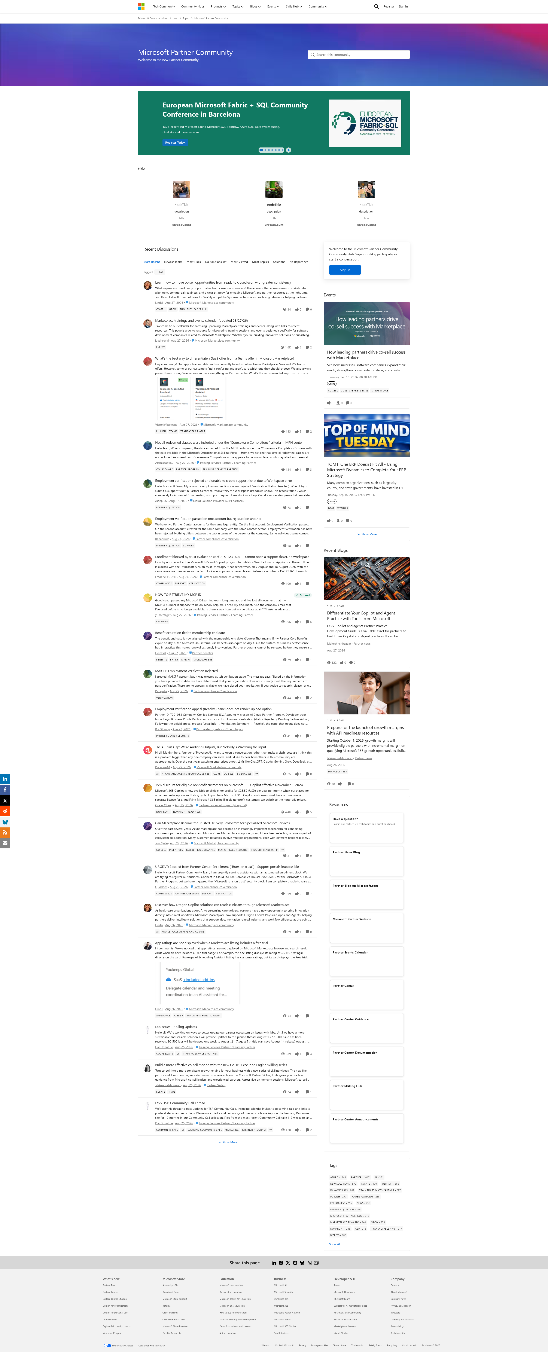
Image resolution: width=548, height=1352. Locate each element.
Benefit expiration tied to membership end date (190, 633)
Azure (337, 1285)
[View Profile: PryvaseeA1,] (147, 750)
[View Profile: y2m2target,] (147, 597)
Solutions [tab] (279, 262)
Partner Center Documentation (355, 1052)
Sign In (403, 6)
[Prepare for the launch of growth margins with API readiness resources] (367, 693)
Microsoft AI (280, 1285)
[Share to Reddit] (295, 1262)
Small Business (281, 1333)
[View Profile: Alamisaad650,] (147, 445)
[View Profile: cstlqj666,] (147, 483)
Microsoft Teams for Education (235, 1298)
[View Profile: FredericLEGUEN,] (147, 560)
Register (389, 6)
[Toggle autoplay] (288, 150)
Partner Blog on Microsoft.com (355, 885)
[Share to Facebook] (281, 1262)
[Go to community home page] (141, 6)
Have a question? (345, 819)
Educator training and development (237, 1319)
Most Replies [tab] (260, 262)
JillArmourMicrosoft (168, 1085)
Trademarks (357, 1345)
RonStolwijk (162, 729)
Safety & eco (375, 1345)
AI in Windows (110, 1319)
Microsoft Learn (342, 1298)
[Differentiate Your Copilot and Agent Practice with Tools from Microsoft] (367, 578)
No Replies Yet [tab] (298, 262)
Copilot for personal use (115, 1312)
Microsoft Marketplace (345, 1319)
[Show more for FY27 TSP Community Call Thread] (270, 1129)
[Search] (376, 6)
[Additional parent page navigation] (175, 18)
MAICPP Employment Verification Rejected (186, 671)
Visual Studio (340, 1333)
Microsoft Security (283, 1292)
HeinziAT (160, 653)
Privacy (302, 1345)
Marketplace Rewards (345, 1326)
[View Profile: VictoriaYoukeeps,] (147, 361)
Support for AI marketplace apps (350, 1305)
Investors (395, 1312)
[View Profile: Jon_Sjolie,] (147, 826)
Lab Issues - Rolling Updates (176, 1027)
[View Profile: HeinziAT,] (147, 636)
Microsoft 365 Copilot (285, 1326)
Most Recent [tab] (151, 262)
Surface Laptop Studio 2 (115, 1298)
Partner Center (343, 986)
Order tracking (169, 1312)
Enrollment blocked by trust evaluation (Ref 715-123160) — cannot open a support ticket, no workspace (232, 557)
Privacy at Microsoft (401, 1305)
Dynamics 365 (281, 1298)
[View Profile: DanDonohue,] (147, 1030)
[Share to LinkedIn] (274, 1262)
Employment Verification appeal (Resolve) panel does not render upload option (213, 709)
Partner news (362, 643)
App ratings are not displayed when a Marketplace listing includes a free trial (211, 943)
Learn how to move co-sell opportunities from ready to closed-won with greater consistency (223, 282)
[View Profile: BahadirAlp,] (147, 522)
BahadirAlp (162, 539)
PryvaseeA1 (162, 767)
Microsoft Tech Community (347, 1312)
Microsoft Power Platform (287, 1312)
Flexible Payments (171, 1333)
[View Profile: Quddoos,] (147, 870)
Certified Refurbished (173, 1319)
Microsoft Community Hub (153, 18)
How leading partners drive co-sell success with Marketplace (366, 354)
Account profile (170, 1285)
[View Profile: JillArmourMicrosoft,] (147, 1068)
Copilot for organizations (115, 1305)
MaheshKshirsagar (339, 643)
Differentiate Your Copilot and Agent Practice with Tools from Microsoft (361, 615)
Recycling (392, 1345)
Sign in (345, 270)
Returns (166, 1305)
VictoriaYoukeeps (166, 424)
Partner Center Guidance (351, 1019)
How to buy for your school (233, 1312)
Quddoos (161, 887)
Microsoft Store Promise (175, 1326)
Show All (334, 1244)
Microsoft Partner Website (352, 919)
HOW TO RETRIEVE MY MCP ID (178, 594)
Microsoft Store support (174, 1298)
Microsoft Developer (344, 1292)
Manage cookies (319, 1345)
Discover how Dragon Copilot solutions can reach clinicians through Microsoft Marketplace (222, 905)
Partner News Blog (346, 852)
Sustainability (398, 1333)
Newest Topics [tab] (173, 262)
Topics (186, 18)
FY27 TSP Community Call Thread (180, 1103)
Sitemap (265, 1345)
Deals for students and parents (235, 1326)
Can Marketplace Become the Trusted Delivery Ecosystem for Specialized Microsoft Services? (223, 823)
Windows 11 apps (112, 1333)
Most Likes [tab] (194, 262)
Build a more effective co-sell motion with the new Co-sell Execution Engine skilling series (221, 1065)
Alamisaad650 (164, 463)
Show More (229, 1142)
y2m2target (163, 615)
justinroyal (162, 340)
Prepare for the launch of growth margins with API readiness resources (365, 730)
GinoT (159, 1009)
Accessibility (397, 1326)
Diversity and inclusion (402, 1319)
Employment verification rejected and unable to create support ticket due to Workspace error (223, 480)
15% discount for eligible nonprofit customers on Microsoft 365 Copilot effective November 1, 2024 (229, 785)
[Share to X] (288, 1262)
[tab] (261, 150)
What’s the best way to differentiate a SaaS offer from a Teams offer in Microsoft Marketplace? (224, 358)
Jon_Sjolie (161, 843)
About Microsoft (399, 1292)
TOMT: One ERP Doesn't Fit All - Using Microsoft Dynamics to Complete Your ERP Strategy (366, 469)
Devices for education (230, 1292)
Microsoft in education (231, 1285)
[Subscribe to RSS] (309, 1262)
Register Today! (175, 142)
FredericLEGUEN (165, 577)
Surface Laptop (110, 1292)
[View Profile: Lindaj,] (147, 285)
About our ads (409, 1345)
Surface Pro (109, 1285)
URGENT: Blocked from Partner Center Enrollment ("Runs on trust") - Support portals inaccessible (227, 866)
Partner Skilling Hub (347, 1086)
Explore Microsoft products (117, 1326)
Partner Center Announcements (355, 1119)
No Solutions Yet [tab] (215, 262)
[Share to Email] (316, 1262)
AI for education (227, 1333)
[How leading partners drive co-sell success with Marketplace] (367, 323)
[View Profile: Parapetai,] (147, 674)
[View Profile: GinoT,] (147, 946)
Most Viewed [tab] (239, 262)
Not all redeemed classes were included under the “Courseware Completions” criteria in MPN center (229, 442)
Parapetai (161, 691)
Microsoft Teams (282, 1319)
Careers (395, 1285)
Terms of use (339, 1345)
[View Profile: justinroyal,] (147, 323)
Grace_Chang (164, 805)
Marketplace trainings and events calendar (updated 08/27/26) (201, 320)
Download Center (171, 1292)
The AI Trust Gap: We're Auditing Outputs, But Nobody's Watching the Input (210, 747)
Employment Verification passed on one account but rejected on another (208, 518)
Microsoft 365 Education (232, 1305)
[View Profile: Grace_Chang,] (147, 788)
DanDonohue (164, 1047)
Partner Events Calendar (350, 952)
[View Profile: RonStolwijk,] (147, 712)
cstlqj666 (161, 501)
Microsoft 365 (281, 1305)
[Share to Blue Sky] (302, 1262)
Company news (398, 1298)
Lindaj (159, 302)
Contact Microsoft (284, 1345)
